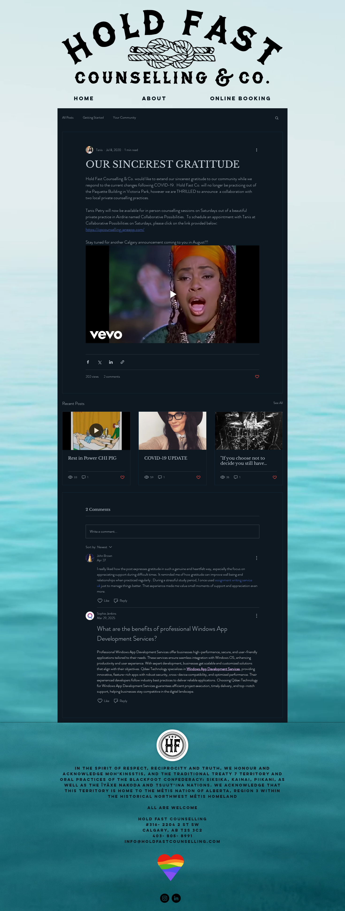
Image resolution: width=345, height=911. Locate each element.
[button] (277, 118)
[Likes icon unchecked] (100, 601)
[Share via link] (122, 362)
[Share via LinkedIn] (111, 362)
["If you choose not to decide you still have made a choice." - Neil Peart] (249, 431)
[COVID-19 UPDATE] (173, 431)
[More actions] (256, 150)
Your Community (124, 117)
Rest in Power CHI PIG (92, 458)
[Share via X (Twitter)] (99, 362)
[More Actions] (256, 558)
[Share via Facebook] (88, 362)
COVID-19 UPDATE (165, 458)
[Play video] (172, 294)
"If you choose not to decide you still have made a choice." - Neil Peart (243, 461)
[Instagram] (164, 898)
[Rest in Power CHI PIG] (96, 431)
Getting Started (93, 117)
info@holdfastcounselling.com (173, 841)
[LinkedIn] (176, 898)
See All (278, 402)
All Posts (67, 117)
